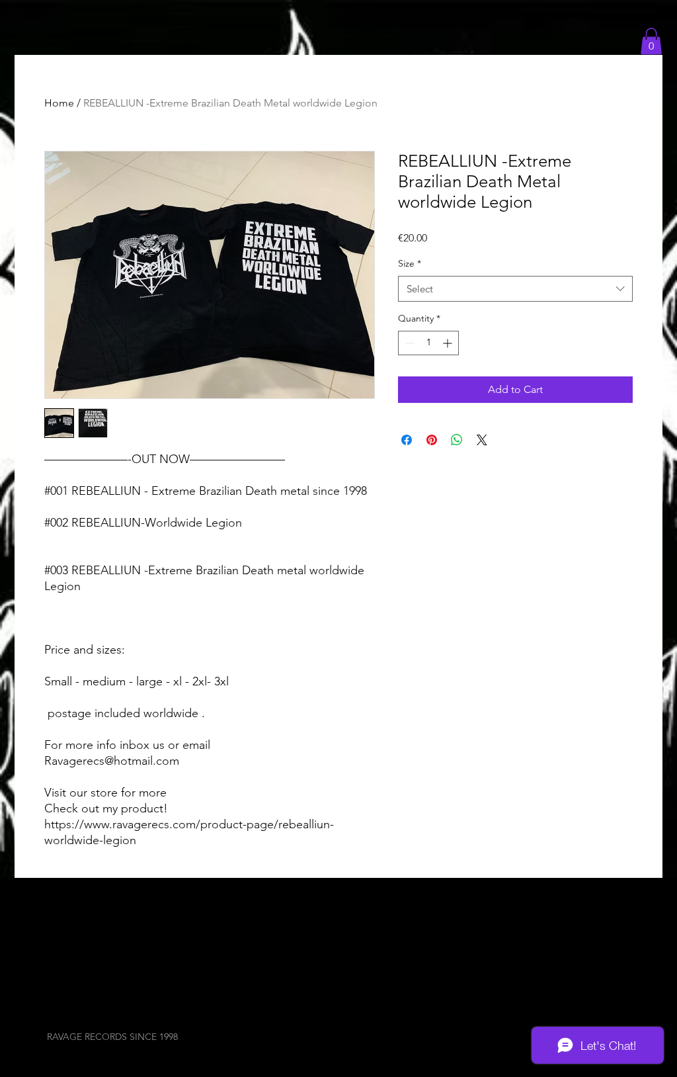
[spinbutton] (428, 343)
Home (59, 103)
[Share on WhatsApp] (457, 440)
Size (409, 263)
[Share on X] (482, 440)
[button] (651, 41)
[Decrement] (408, 343)
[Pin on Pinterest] (432, 440)
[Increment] (448, 343)
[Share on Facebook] (407, 440)
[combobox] (515, 289)
